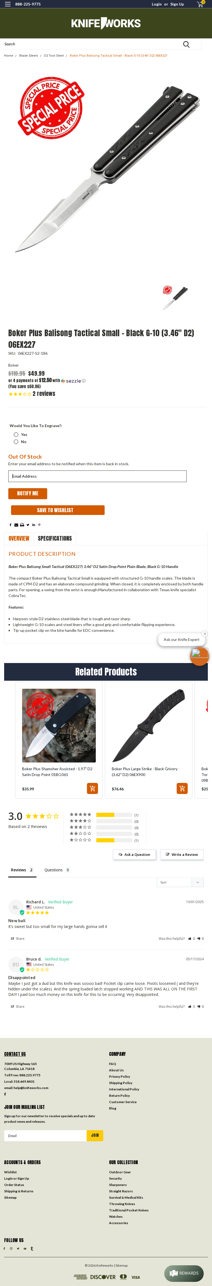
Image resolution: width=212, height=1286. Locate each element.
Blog (112, 1108)
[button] (57, 380)
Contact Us (15, 1054)
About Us (116, 1070)
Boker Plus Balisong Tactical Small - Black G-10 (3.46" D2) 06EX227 (118, 55)
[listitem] (59, 740)
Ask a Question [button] (137, 854)
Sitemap (10, 1197)
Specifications (55, 538)
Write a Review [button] (185, 854)
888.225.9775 (29, 1075)
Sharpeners (118, 1185)
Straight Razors (121, 1191)
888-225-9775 (28, 4)
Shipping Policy (120, 1083)
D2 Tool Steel (54, 55)
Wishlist (10, 1172)
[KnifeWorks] (106, 23)
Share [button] (20, 938)
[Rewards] (184, 1273)
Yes (24, 434)
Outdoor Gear (120, 1172)
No (23, 441)
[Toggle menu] (7, 7)
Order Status (14, 1185)
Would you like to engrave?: (36, 425)
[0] (198, 4)
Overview (19, 538)
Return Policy (119, 1095)
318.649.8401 (24, 1081)
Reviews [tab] (18, 869)
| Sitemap (121, 1265)
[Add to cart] (92, 788)
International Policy (124, 1089)
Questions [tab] (53, 869)
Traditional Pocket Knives (129, 1210)
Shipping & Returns (18, 1191)
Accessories (118, 1223)
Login (157, 4)
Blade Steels (28, 55)
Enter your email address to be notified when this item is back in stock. (68, 463)
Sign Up (177, 4)
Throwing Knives (122, 1204)
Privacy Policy (119, 1076)
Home (8, 55)
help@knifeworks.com (31, 1088)
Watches (116, 1216)
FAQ (112, 1064)
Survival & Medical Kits (126, 1197)
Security (115, 1178)
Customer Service (123, 1102)
